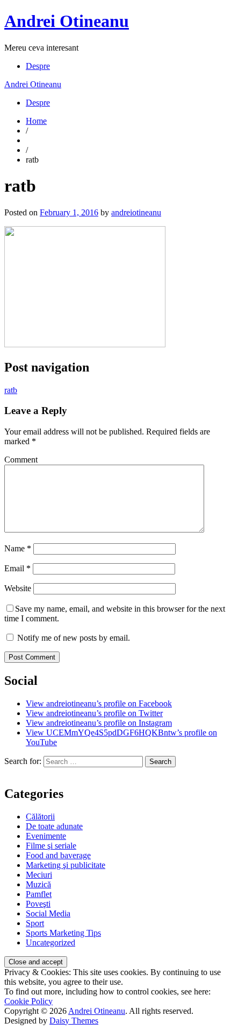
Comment (21, 459)
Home (36, 120)
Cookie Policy (28, 1001)
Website (17, 588)
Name (17, 548)
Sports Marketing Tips (63, 932)
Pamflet (39, 894)
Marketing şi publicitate (65, 865)
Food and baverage (58, 855)
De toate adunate (54, 826)
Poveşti (38, 903)
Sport (35, 923)
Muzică (38, 884)
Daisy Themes (73, 1020)
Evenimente (46, 835)
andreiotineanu (136, 212)
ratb (10, 390)
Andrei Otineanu (66, 21)
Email (17, 568)
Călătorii (40, 816)
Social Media (48, 913)
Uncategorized (50, 942)
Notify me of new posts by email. (73, 637)
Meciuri (39, 874)
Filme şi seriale (51, 845)
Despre (38, 66)
